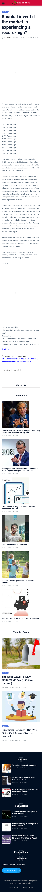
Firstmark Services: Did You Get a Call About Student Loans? (19, 733)
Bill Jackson (7, 37)
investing (6, 370)
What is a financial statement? (25, 765)
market (16, 370)
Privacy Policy (28, 887)
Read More (6, 349)
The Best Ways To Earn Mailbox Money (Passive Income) (17, 680)
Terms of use (13, 887)
